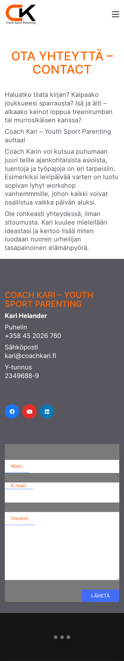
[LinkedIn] (47, 411)
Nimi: (17, 466)
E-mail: (19, 485)
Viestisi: (20, 518)
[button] (106, 14)
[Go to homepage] (21, 14)
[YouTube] (29, 411)
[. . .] (62, 638)
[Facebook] (12, 411)
